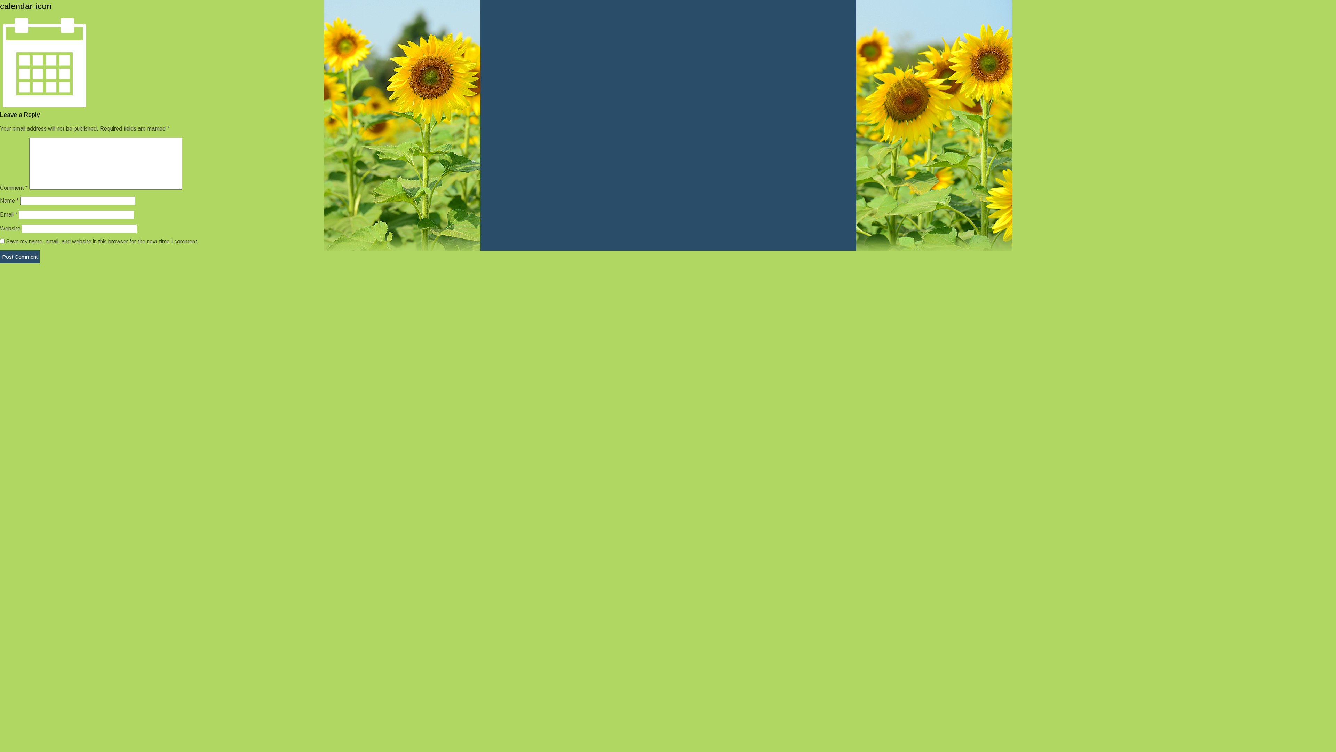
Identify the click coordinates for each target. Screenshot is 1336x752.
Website (10, 229)
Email (8, 215)
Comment (14, 188)
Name (9, 201)
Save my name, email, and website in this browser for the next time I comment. (102, 241)
